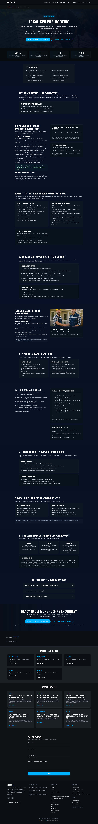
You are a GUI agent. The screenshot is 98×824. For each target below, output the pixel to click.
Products (55, 2)
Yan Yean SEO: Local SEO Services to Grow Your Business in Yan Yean (76, 696)
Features (68, 657)
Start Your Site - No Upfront (38, 621)
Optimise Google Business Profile (38, 39)
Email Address (32, 749)
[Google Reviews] (12, 798)
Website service (76, 787)
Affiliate (81, 2)
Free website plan (55, 792)
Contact (88, 2)
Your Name (31, 742)
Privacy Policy (75, 800)
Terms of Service (76, 802)
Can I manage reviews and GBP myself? (36, 596)
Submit (49, 773)
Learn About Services (63, 621)
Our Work (53, 802)
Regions (39, 670)
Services (62, 2)
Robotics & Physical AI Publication (81, 794)
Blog (12, 7)
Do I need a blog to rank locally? (34, 591)
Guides (16, 7)
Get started (63, 565)
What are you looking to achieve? (37, 761)
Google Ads (53, 808)
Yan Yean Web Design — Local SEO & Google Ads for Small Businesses (47, 696)
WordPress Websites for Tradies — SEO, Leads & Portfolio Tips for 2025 (48, 715)
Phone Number (31, 755)
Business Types (13, 657)
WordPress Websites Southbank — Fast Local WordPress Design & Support (19, 716)
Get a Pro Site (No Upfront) (62, 39)
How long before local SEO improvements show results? (41, 585)
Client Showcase (55, 804)
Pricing (69, 2)
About (75, 2)
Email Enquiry (14, 802)
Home (8, 7)
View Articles (13, 663)
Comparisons (41, 657)
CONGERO (11, 2)
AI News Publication (77, 792)
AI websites (47, 2)
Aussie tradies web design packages (60, 796)
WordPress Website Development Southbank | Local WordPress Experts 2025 (77, 716)
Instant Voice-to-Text (77, 789)
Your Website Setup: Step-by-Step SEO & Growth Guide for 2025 (20, 696)
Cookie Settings (76, 805)
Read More (12, 705)
